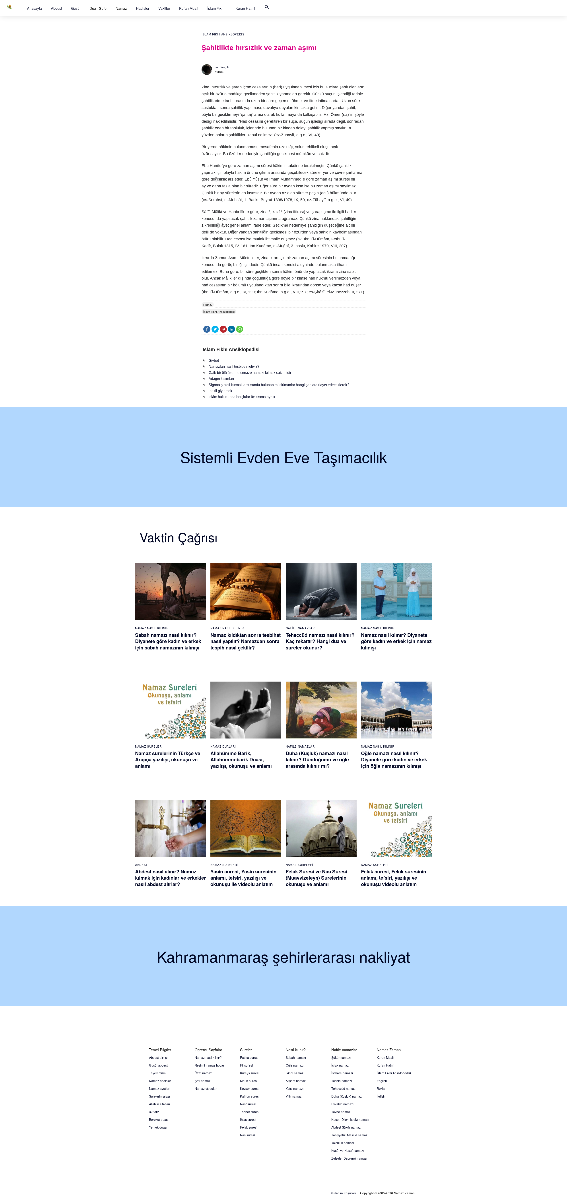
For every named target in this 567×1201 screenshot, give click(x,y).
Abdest (56, 8)
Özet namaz (203, 1073)
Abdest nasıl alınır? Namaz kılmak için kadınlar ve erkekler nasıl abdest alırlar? (170, 878)
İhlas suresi (248, 1119)
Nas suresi (247, 1135)
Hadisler (142, 8)
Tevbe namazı (341, 1112)
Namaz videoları (206, 1088)
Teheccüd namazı (343, 1088)
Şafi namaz (202, 1081)
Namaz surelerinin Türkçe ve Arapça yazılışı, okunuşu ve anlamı (167, 759)
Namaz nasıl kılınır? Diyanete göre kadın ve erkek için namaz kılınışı (396, 641)
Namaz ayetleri (159, 1088)
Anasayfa (34, 8)
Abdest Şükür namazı (346, 1127)
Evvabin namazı (342, 1104)
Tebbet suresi (249, 1112)
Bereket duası (158, 1119)
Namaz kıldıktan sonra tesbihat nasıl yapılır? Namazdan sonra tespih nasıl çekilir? (245, 641)
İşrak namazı (340, 1065)
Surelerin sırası (159, 1096)
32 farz (154, 1112)
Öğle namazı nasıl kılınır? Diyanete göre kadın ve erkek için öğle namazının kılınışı (394, 759)
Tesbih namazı (341, 1081)
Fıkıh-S (207, 305)
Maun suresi (248, 1081)
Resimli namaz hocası (210, 1065)
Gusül (75, 8)
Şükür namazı (341, 1057)
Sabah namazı (296, 1057)
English (382, 1081)
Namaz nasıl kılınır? (208, 1057)
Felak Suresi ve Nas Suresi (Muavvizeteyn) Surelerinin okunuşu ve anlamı (316, 878)
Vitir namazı (294, 1096)
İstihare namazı (342, 1073)
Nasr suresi (248, 1104)
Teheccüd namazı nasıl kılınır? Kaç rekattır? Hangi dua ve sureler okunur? (320, 641)
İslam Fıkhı (215, 8)
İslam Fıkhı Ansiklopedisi (223, 34)
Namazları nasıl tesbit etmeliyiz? (234, 366)
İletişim (381, 1096)
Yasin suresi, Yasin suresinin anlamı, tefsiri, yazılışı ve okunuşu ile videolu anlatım (243, 878)
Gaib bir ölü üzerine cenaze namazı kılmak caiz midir (250, 373)
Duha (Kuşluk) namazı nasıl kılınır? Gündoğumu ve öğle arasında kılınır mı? (317, 759)
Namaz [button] (121, 8)
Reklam (382, 1088)
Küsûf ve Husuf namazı (347, 1150)
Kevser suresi (249, 1088)
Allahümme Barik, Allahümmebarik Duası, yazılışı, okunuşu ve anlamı (241, 759)
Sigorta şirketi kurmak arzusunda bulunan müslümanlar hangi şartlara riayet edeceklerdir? (279, 385)
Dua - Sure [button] (98, 8)
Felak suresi (248, 1127)
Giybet (214, 360)
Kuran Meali (188, 8)
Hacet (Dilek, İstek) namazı (350, 1119)
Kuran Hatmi (245, 8)
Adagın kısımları (221, 379)
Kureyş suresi (249, 1073)
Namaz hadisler (160, 1081)
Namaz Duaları (223, 746)
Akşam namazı (296, 1081)
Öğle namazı (294, 1065)
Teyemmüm (157, 1073)
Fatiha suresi (249, 1057)
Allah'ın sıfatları (159, 1104)
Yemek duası (158, 1127)
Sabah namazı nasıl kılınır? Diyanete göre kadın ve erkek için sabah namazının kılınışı (168, 641)
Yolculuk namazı (342, 1143)
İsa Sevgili (221, 67)
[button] (34, 8)
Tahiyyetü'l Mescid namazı (349, 1135)
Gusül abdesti (158, 1065)
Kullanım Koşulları (343, 1193)
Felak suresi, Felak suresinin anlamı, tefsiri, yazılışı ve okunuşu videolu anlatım (393, 878)
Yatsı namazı (294, 1088)
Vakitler (164, 8)
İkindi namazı (295, 1073)
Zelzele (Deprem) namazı (349, 1158)
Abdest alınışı (158, 1057)
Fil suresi (246, 1065)
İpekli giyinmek (220, 391)
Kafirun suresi (249, 1096)
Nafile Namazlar (300, 628)
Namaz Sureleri (149, 746)
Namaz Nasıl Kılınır (151, 628)
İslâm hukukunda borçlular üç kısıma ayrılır (242, 397)
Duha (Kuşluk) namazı (346, 1096)
